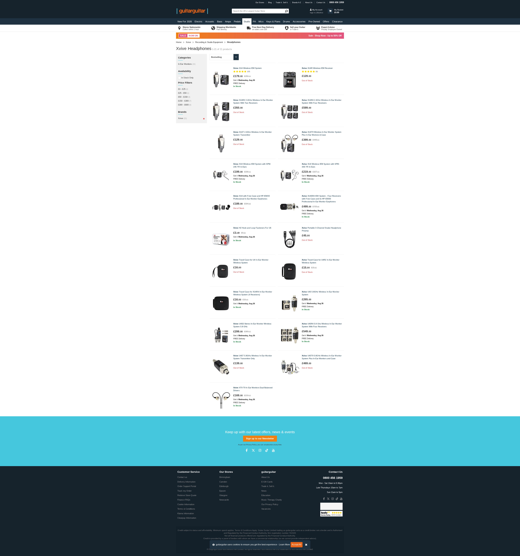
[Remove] (204, 118)
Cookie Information (185, 504)
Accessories (299, 21)
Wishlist (320, 13)
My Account (317, 10)
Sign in (313, 13)
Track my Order (184, 491)
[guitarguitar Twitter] (253, 450)
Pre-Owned (314, 21)
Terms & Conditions (186, 509)
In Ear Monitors (186, 64)
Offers (326, 21)
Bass (219, 21)
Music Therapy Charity (271, 500)
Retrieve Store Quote (186, 495)
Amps (228, 21)
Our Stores (260, 2)
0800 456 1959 (336, 2)
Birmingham (224, 477)
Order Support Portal (186, 486)
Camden (223, 482)
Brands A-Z (296, 2)
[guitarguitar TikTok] (266, 450)
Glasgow (223, 495)
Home (178, 42)
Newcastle (224, 500)
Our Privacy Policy (269, 504)
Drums (286, 21)
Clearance (337, 21)
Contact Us (320, 2)
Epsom (222, 491)
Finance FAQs (183, 500)
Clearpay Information (186, 518)
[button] (330, 11)
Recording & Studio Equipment (209, 42)
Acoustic (209, 21)
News (263, 491)
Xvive (188, 42)
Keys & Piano (273, 21)
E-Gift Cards (267, 482)
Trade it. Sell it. (267, 486)
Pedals (237, 21)
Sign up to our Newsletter (260, 438)
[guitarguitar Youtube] (273, 450)
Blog (270, 2)
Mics (261, 21)
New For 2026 (185, 21)
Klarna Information (185, 513)
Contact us (182, 477)
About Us (309, 2)
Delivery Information (186, 482)
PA (254, 21)
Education (265, 495)
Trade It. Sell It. (282, 2)
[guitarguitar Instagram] (259, 450)
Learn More (284, 544)
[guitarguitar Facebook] (246, 450)
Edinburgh (223, 486)
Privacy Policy (251, 445)
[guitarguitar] (192, 11)
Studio (247, 21)
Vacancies (266, 509)
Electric (198, 21)
